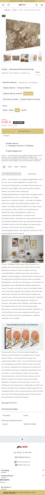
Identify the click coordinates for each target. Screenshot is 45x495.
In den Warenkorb (24, 131)
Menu (3, 4)
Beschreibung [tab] (11, 174)
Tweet (16, 167)
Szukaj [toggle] (8, 4)
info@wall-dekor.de (29, 1)
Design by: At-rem (29, 492)
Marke (38, 72)
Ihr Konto (4, 480)
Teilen (10, 167)
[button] (4, 167)
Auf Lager (5, 403)
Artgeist (38, 74)
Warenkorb (41, 4)
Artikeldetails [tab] (32, 174)
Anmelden (36, 4)
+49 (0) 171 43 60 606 (16, 1)
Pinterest (23, 167)
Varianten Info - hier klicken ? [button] (28, 82)
